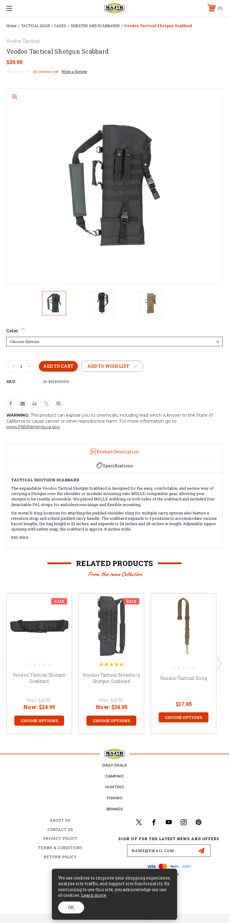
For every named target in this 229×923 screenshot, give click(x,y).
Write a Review (74, 71)
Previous (4, 663)
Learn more (93, 895)
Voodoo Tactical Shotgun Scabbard (39, 678)
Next (219, 663)
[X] (46, 403)
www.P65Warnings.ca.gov (33, 426)
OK (71, 907)
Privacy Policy (60, 838)
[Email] (22, 403)
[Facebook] (10, 403)
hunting (114, 787)
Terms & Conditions (60, 847)
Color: (15, 330)
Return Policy (60, 856)
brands (114, 809)
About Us (60, 820)
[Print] (34, 403)
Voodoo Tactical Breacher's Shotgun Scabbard (111, 678)
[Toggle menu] (27, 8)
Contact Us (60, 829)
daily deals (114, 765)
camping (114, 776)
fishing (115, 798)
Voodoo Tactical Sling (183, 678)
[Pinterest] (58, 403)
